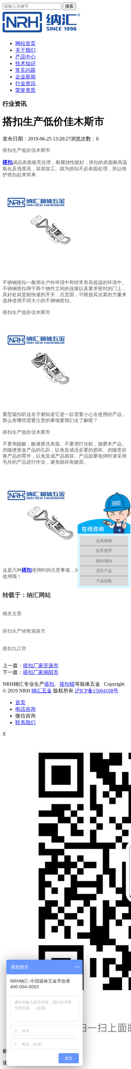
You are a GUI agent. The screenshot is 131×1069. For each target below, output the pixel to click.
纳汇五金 (41, 690)
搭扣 (49, 684)
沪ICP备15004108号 (96, 690)
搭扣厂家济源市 (41, 665)
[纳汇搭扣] (41, 32)
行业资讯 (25, 83)
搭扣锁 (67, 684)
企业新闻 (25, 76)
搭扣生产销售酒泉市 (24, 631)
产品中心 (25, 56)
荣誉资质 (25, 90)
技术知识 (25, 63)
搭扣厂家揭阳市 (41, 672)
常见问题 (25, 70)
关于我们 (25, 50)
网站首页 (25, 43)
